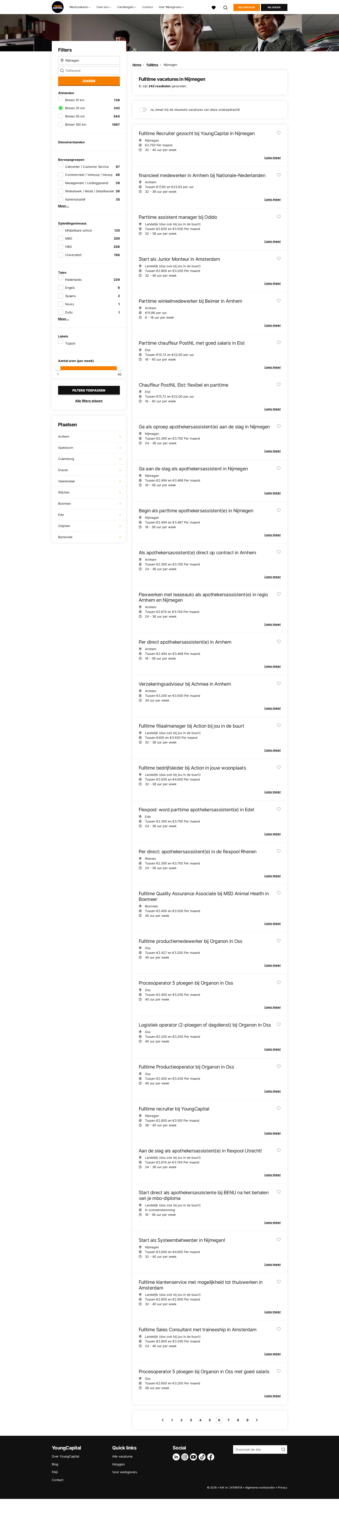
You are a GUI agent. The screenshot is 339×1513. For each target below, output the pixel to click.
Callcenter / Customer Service (87, 167)
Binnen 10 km (74, 100)
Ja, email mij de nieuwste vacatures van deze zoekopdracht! (195, 110)
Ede (61, 515)
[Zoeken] (225, 7)
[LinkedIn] (177, 1456)
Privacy (282, 1487)
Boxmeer (64, 503)
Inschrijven (246, 7)
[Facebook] (211, 1456)
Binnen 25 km (75, 108)
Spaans (70, 296)
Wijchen (63, 492)
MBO (68, 238)
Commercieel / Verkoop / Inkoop (89, 175)
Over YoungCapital (65, 1456)
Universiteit (73, 255)
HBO (68, 247)
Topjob (70, 343)
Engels (70, 288)
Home (136, 65)
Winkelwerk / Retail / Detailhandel (89, 191)
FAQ (54, 1472)
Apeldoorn (65, 448)
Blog (55, 1464)
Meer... (63, 206)
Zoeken (88, 81)
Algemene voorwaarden (260, 1487)
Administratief (75, 199)
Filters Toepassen (88, 390)
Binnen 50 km (75, 116)
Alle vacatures (122, 1456)
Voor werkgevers (124, 1472)
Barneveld (65, 537)
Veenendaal (66, 481)
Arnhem (63, 436)
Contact (147, 7)
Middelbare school (78, 230)
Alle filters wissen (89, 401)
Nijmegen (170, 65)
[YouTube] (194, 1456)
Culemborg (66, 459)
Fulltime (152, 65)
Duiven (63, 470)
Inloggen (274, 7)
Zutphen (64, 526)
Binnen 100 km (75, 124)
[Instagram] (185, 1456)
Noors (69, 304)
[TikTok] (203, 1456)
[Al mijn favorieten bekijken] (214, 7)
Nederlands (73, 280)
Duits (69, 312)
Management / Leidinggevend (86, 183)
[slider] (58, 368)
